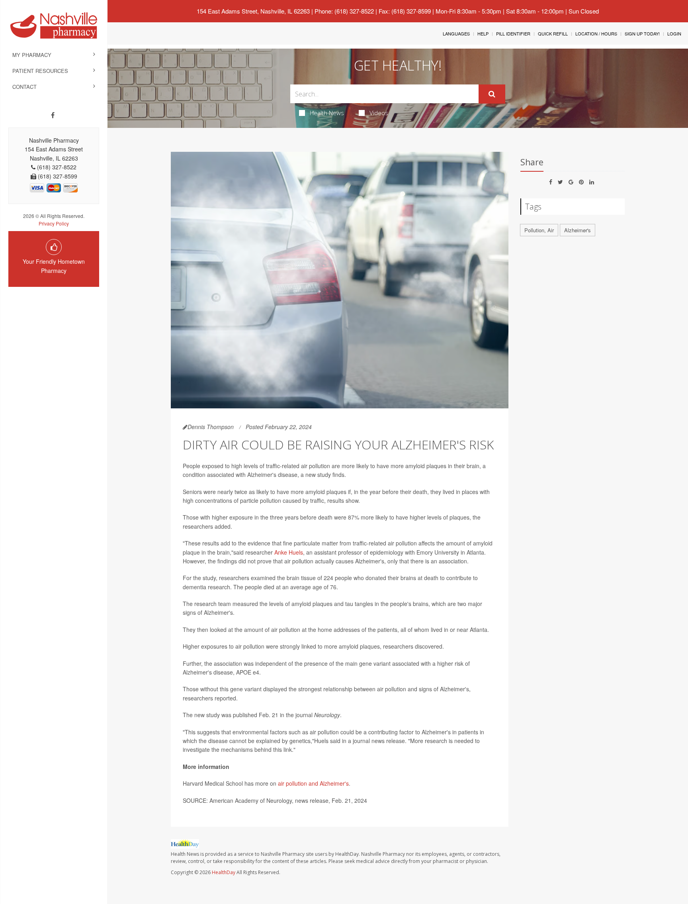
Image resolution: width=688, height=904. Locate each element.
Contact (24, 86)
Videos (378, 113)
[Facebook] (53, 115)
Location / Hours (596, 33)
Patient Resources (40, 71)
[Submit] (492, 94)
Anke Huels (288, 552)
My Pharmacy (31, 55)
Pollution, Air (539, 230)
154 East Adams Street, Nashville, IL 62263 (253, 11)
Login (674, 33)
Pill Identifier (513, 33)
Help (483, 33)
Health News (327, 113)
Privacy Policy (54, 223)
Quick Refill (553, 33)
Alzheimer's (577, 230)
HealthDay (223, 872)
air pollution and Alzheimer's (313, 783)
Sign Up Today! (642, 33)
